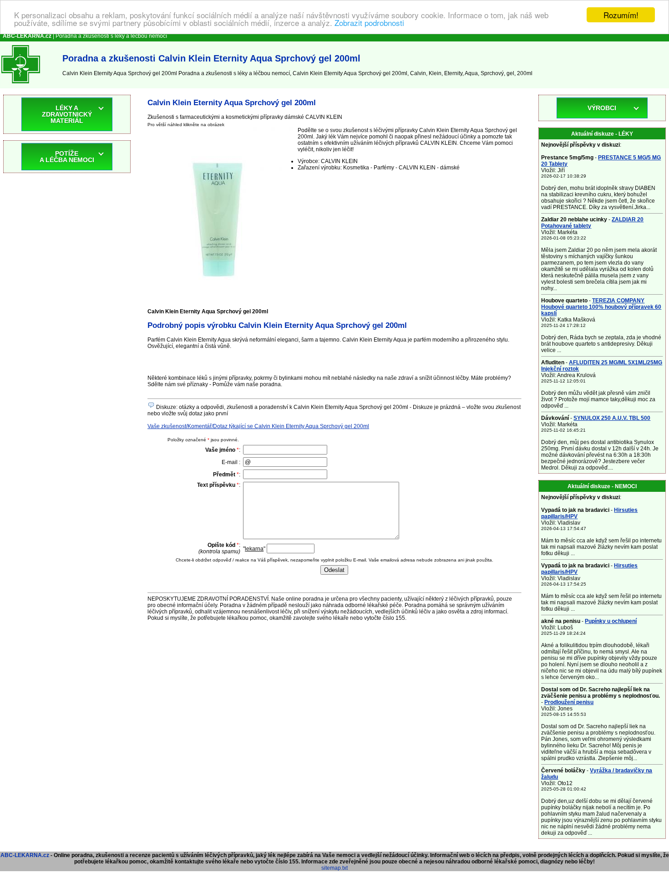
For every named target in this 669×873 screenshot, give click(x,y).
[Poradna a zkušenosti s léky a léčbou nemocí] (20, 85)
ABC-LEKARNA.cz (24, 855)
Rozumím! (621, 14)
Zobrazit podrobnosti (369, 23)
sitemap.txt (334, 868)
